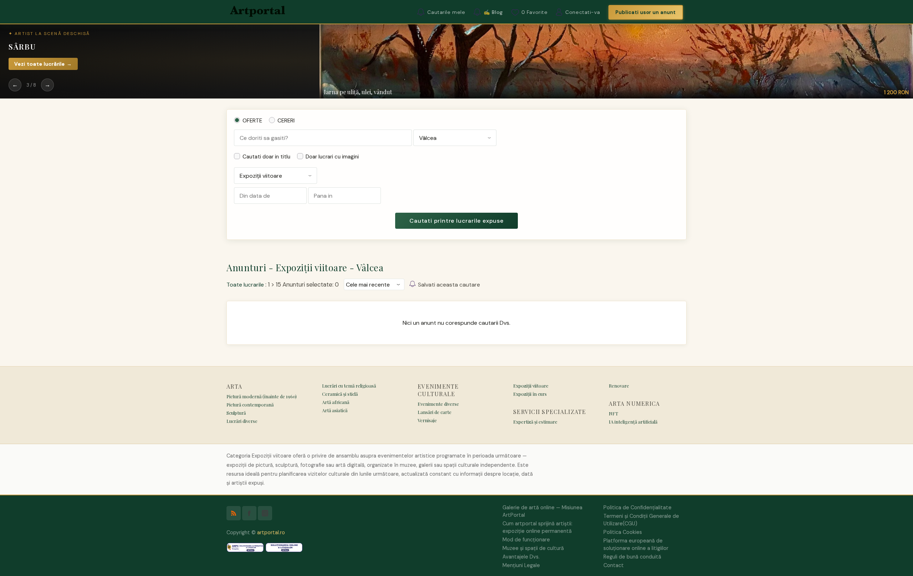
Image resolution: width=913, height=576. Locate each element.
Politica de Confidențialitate (637, 507)
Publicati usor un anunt (646, 12)
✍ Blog (493, 12)
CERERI (286, 120)
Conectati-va (582, 12)
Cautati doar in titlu (266, 156)
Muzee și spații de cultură (533, 548)
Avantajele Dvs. (521, 557)
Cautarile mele (446, 12)
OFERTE (252, 120)
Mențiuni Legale (521, 565)
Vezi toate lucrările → (43, 64)
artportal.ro (271, 532)
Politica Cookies (622, 532)
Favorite (534, 12)
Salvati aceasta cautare (449, 284)
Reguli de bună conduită (632, 557)
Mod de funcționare (526, 539)
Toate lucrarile (245, 284)
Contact (613, 565)
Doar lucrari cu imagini (332, 156)
